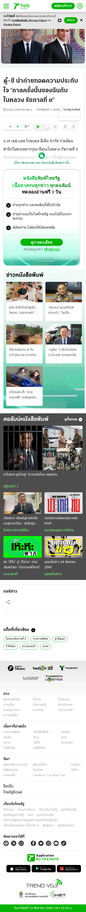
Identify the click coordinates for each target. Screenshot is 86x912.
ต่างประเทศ (65, 704)
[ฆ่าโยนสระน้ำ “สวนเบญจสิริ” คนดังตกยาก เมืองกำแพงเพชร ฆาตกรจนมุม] (24, 376)
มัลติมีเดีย (39, 748)
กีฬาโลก (38, 770)
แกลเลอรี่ (9, 775)
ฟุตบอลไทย (40, 764)
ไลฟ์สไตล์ (9, 748)
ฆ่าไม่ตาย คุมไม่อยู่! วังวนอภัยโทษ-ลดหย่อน (30, 474)
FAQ (30, 815)
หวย (64, 737)
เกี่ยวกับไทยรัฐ (48, 809)
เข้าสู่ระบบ (51, 249)
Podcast (67, 742)
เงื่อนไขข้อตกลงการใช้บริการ (21, 825)
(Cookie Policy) (12, 24)
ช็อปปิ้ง (8, 786)
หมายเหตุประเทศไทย (59, 530)
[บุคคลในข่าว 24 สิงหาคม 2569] (63, 546)
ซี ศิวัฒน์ (10, 646)
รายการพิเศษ (40, 638)
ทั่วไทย (37, 699)
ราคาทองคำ (66, 710)
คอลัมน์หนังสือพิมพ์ (26, 419)
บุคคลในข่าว (53, 574)
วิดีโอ (36, 742)
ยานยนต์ (38, 710)
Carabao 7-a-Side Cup (49, 775)
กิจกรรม (8, 809)
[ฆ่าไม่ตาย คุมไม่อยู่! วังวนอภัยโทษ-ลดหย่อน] (43, 447)
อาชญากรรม (11, 710)
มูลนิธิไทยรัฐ (68, 809)
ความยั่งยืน (10, 715)
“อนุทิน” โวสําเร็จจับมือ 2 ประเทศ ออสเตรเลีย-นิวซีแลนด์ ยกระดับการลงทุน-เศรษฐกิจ (63, 353)
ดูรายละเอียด (42, 242)
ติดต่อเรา (48, 825)
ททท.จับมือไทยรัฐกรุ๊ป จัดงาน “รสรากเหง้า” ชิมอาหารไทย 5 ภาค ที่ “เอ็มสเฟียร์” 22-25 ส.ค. (24, 310)
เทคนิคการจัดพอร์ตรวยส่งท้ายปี (61, 520)
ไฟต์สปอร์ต (10, 770)
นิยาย (7, 742)
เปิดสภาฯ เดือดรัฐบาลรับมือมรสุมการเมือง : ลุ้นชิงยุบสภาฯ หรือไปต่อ (20, 521)
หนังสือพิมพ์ (42, 110)
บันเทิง (56, 110)
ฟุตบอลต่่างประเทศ (15, 764)
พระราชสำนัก (11, 699)
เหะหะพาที (10, 574)
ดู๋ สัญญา (60, 638)
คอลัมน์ (65, 732)
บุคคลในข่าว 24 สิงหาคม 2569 (59, 564)
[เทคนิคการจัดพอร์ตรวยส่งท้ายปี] (63, 503)
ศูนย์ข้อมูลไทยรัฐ (13, 815)
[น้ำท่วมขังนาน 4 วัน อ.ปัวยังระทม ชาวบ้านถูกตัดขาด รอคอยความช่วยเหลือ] (24, 334)
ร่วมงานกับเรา (26, 809)
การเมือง (9, 704)
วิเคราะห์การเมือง (16, 530)
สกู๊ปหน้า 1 (11, 486)
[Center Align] (81, 20)
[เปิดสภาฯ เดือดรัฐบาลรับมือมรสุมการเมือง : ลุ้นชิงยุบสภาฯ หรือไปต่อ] (22, 503)
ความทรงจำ (29, 646)
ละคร (46, 646)
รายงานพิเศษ (11, 732)
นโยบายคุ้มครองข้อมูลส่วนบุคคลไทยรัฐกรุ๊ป (30, 820)
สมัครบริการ (64, 6)
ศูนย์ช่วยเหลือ (45, 815)
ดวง (36, 737)
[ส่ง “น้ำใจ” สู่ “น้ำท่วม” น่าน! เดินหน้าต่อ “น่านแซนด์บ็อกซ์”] (22, 546)
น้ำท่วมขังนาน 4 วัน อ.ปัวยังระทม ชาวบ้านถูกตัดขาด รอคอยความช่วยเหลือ (24, 353)
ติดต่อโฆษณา (66, 825)
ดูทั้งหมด (70, 419)
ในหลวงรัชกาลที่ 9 (16, 638)
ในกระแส (63, 699)
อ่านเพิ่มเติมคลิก (29, 20)
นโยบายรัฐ (39, 704)
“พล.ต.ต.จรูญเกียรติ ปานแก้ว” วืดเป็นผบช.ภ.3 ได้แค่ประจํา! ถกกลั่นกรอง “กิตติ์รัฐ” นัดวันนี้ (62, 310)
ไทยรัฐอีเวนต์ (12, 792)
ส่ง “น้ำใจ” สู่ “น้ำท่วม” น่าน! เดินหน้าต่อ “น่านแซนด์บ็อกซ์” (21, 564)
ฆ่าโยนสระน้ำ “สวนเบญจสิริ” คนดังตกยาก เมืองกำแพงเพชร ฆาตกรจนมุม (23, 395)
